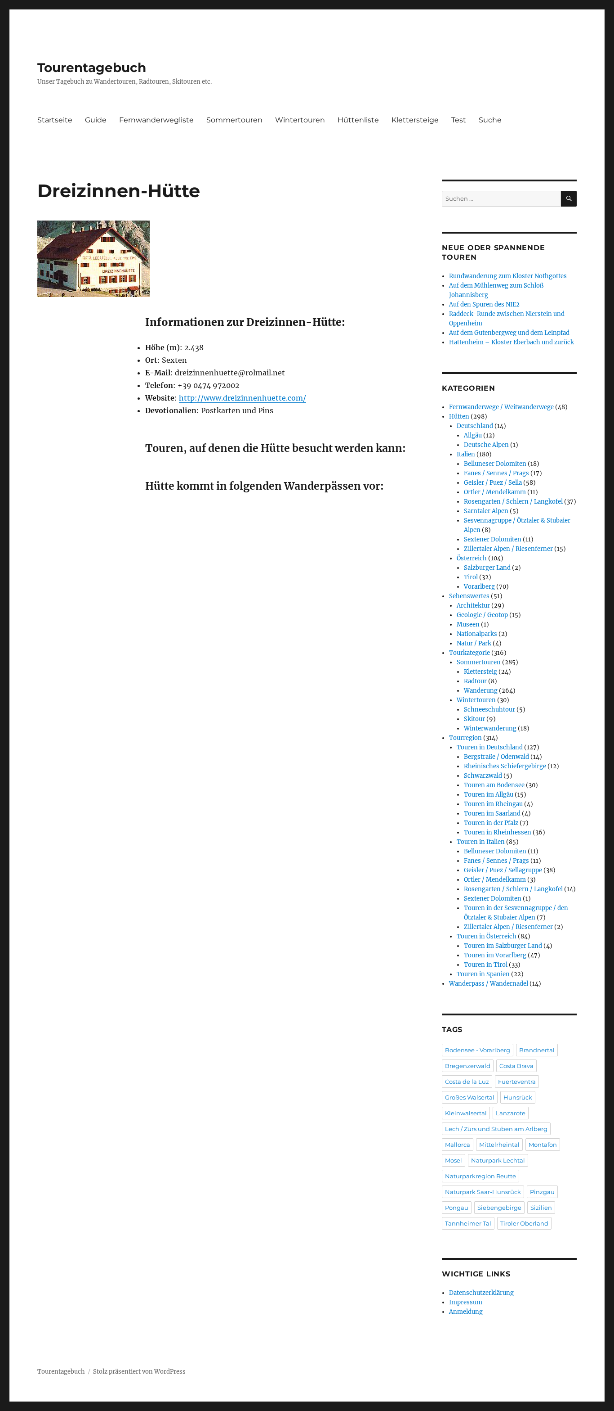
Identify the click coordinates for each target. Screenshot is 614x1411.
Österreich (472, 558)
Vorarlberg (479, 587)
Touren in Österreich (486, 936)
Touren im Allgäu (488, 794)
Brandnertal (537, 1050)
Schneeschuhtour (489, 709)
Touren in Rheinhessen (497, 832)
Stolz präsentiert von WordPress (139, 1371)
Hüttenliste (358, 120)
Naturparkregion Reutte (480, 1176)
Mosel (453, 1160)
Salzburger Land (487, 568)
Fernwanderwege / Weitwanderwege (501, 407)
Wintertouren (300, 120)
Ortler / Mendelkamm (495, 492)
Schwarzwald (483, 776)
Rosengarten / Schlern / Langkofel (513, 501)
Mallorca (457, 1144)
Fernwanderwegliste (156, 120)
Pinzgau (542, 1191)
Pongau (456, 1207)
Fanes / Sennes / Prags (496, 473)
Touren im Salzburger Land (503, 946)
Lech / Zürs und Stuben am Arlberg (496, 1128)
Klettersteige (415, 120)
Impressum (465, 1302)
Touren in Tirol (485, 965)
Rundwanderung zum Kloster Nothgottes (508, 276)
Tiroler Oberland (524, 1223)
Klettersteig (480, 672)
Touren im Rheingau (493, 804)
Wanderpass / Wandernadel (488, 983)
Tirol (471, 577)
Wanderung (481, 690)
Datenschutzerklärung (481, 1293)
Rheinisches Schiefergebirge (505, 766)
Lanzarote (510, 1113)
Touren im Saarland (492, 813)
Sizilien (541, 1207)
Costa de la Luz (467, 1081)
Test (458, 120)
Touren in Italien (481, 842)
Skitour (474, 719)
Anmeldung (466, 1312)
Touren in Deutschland (490, 747)
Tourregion (465, 738)
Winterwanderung (490, 728)
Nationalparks (477, 634)
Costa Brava (516, 1065)
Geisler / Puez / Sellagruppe (503, 870)
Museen (468, 624)
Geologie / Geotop (482, 615)
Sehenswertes (469, 596)
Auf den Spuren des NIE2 (484, 304)
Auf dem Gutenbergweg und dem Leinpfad (509, 333)
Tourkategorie (469, 653)
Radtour (475, 681)
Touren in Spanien (483, 974)
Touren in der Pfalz (491, 823)
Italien (466, 454)
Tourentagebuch (91, 67)
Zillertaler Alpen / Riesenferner (508, 549)
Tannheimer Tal (468, 1223)
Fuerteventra (517, 1081)
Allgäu (473, 435)
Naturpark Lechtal (498, 1160)
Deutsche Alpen (486, 445)
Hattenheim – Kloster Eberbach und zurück (511, 342)
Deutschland (475, 426)
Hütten (459, 416)
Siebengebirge (499, 1207)
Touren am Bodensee (494, 785)
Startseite (54, 120)
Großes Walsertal (469, 1097)
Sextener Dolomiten (492, 539)
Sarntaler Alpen (486, 511)
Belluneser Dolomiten (495, 464)
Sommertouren (234, 120)
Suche (490, 120)
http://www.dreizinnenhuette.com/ (242, 397)
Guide (96, 120)
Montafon (543, 1144)
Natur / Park (474, 643)
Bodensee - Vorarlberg (477, 1050)
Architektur (473, 605)
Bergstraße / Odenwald (496, 757)
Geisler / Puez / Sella (493, 483)
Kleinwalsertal (466, 1113)
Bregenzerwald (467, 1065)
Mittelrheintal (499, 1144)
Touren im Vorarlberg (495, 955)
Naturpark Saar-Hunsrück (483, 1191)
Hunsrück (517, 1097)
